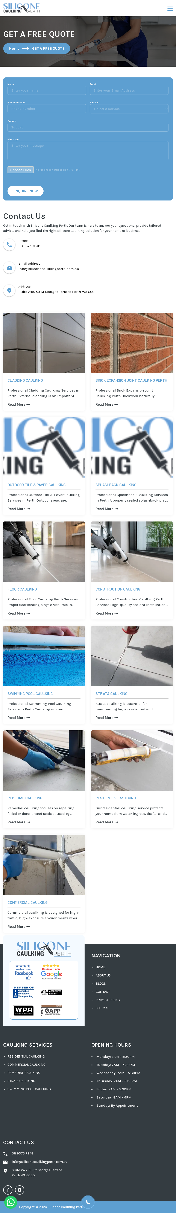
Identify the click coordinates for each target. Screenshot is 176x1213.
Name (11, 84)
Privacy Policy (108, 1000)
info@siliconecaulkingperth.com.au (48, 269)
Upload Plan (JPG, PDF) (67, 169)
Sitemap (102, 1008)
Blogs (101, 983)
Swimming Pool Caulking (29, 1089)
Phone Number (16, 102)
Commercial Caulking (27, 1064)
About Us (103, 975)
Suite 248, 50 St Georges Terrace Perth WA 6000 (57, 291)
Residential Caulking (26, 1056)
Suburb (12, 121)
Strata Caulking (21, 1081)
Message (13, 139)
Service (94, 102)
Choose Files (20, 170)
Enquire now (25, 191)
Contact (103, 992)
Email (93, 84)
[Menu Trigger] (170, 8)
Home (100, 967)
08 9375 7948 (29, 246)
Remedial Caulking (24, 1073)
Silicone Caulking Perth (66, 1207)
